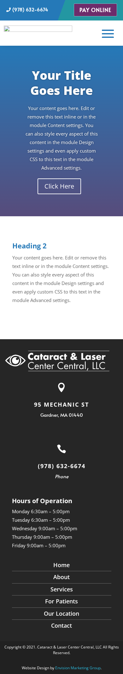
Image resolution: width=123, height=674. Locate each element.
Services (61, 589)
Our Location (61, 613)
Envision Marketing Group (78, 668)
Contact (61, 625)
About (61, 577)
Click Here (59, 186)
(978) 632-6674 (29, 10)
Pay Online (95, 10)
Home (61, 565)
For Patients (61, 601)
